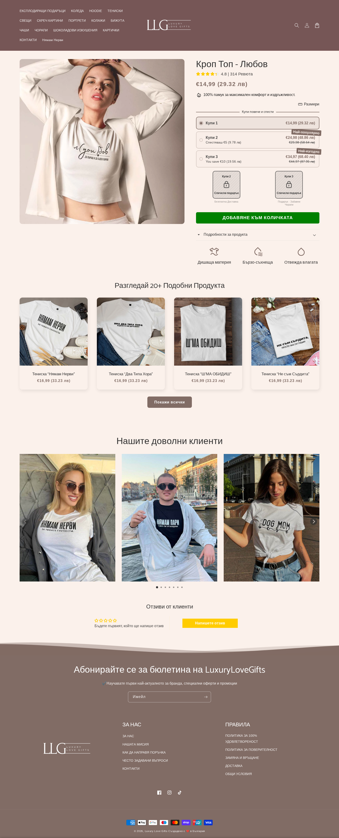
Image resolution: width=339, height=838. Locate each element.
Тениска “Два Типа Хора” (131, 374)
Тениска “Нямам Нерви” (53, 374)
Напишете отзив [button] (210, 623)
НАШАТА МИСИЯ (135, 744)
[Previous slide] (25, 521)
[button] (297, 25)
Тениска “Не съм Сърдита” (285, 374)
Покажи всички (169, 402)
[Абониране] (206, 697)
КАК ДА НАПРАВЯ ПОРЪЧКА (144, 752)
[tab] (157, 587)
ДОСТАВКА (233, 766)
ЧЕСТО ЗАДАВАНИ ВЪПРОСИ (145, 760)
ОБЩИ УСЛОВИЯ (238, 774)
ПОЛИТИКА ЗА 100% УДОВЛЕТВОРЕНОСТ (241, 738)
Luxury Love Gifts (156, 831)
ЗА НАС (128, 736)
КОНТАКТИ (131, 768)
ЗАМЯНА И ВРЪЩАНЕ (242, 758)
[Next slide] (313, 521)
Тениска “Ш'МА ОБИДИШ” (208, 374)
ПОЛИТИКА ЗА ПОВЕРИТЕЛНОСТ (251, 750)
